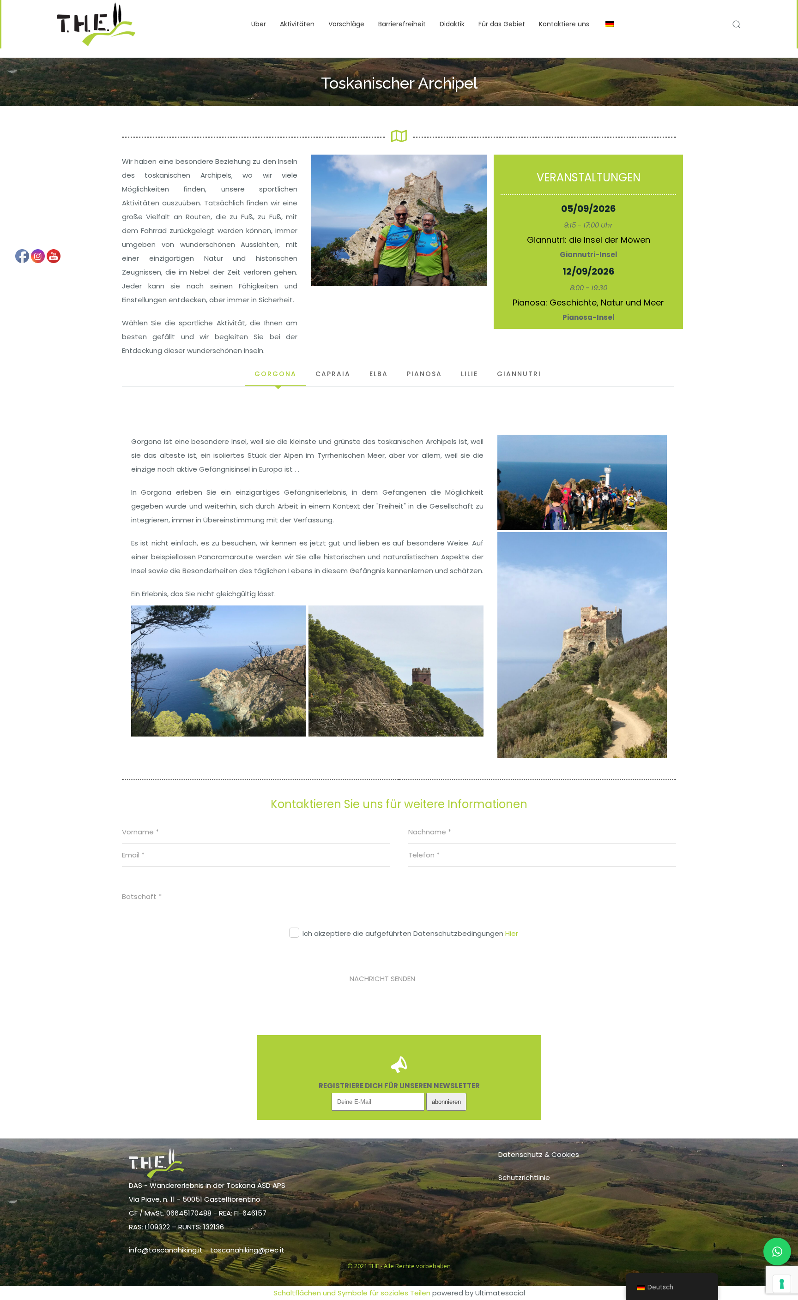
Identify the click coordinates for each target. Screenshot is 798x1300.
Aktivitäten (297, 24)
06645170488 (189, 1213)
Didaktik (452, 24)
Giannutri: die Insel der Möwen (588, 240)
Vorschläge (346, 24)
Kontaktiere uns (564, 24)
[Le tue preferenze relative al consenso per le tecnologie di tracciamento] (782, 1284)
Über (258, 24)
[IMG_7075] (582, 645)
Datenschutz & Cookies (538, 1154)
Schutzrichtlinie (524, 1177)
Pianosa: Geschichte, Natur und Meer (588, 302)
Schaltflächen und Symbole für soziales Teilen (351, 1293)
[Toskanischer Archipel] (399, 220)
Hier (511, 933)
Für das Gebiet (501, 24)
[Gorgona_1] (219, 671)
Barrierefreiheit (402, 24)
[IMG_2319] (396, 671)
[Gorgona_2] (582, 482)
